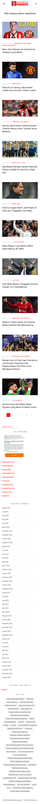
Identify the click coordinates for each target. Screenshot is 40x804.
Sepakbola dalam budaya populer (19, 771)
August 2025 (6, 546)
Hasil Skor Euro (7, 492)
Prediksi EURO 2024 (8, 473)
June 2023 (5, 646)
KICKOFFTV (5, 496)
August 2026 (6, 508)
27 (27, 415)
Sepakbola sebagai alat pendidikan (20, 781)
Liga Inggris (27, 43)
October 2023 (6, 631)
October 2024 (6, 585)
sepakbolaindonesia (9, 778)
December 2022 (7, 669)
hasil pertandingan (10, 722)
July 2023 (5, 642)
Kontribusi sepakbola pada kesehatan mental (20, 748)
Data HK (4, 689)
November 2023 (7, 627)
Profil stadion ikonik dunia (20, 768)
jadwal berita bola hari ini (15, 728)
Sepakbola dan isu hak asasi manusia (19, 774)
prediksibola (32, 765)
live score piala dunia (19, 755)
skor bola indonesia (23, 784)
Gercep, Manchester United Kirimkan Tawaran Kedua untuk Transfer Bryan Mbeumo (19, 128)
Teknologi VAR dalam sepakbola (23, 788)
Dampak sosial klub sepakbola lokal (20, 712)
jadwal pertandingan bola (20, 732)
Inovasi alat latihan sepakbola (27, 725)
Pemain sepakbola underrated (20, 761)
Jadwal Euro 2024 (7, 484)
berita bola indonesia (26, 702)
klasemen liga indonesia (19, 741)
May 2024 (5, 604)
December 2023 (7, 623)
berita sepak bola (26, 708)
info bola (13, 725)
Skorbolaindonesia (9, 784)
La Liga (23, 162)
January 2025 (6, 573)
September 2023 (7, 635)
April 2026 (5, 523)
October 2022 (6, 677)
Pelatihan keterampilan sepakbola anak (20, 758)
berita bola (18, 43)
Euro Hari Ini (5, 480)
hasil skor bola (30, 722)
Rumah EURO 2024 (8, 462)
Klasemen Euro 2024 (8, 488)
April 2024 (5, 608)
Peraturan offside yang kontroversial (15, 765)
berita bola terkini (13, 708)
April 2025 (5, 562)
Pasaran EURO (6, 469)
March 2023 (5, 658)
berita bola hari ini (12, 702)
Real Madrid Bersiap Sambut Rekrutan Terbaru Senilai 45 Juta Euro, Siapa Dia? (19, 170)
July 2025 (5, 550)
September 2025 (7, 542)
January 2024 (6, 619)
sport (8, 788)
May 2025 (5, 558)
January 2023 (6, 666)
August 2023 (6, 639)
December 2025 (7, 531)
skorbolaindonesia (8, 45)
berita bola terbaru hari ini (27, 705)
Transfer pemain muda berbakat (20, 791)
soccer (34, 784)
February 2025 (6, 569)
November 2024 (7, 581)
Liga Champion (25, 356)
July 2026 (5, 511)
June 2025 (5, 554)
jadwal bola (28, 728)
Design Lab (33, 800)
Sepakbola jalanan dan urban (27, 778)
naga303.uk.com (7, 427)
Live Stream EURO (7, 465)
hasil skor (21, 722)
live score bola (11, 751)
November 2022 (7, 673)
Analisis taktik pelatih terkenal (15, 699)
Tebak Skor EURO (7, 477)
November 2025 (7, 535)
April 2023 (5, 654)
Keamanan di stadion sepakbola (20, 735)
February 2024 (6, 616)
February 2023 (6, 662)
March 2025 (5, 565)
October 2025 (6, 538)
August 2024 (6, 592)
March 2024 (6, 612)
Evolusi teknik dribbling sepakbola (16, 718)
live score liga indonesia (25, 751)
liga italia (21, 242)
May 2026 (5, 519)
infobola (5, 725)
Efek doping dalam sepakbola (20, 715)
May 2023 (5, 650)
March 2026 (6, 527)
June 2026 (5, 515)
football (31, 718)
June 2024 (5, 600)
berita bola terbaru (10, 705)
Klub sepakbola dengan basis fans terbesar (19, 745)
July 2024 (5, 596)
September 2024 (7, 589)
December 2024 (7, 577)
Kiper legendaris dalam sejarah (19, 738)
